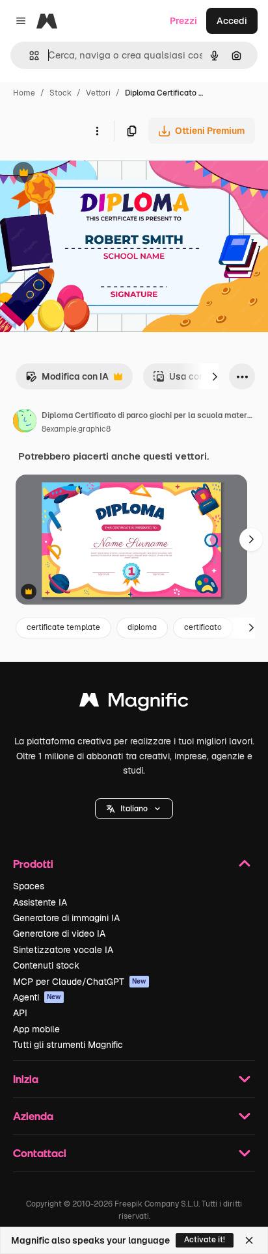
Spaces (28, 886)
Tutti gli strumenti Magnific (68, 1045)
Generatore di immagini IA (66, 918)
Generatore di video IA (59, 933)
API (20, 1013)
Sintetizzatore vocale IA (63, 950)
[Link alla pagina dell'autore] (24, 422)
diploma (142, 627)
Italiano (134, 808)
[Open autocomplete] (29, 55)
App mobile (36, 1029)
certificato (203, 627)
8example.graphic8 (76, 429)
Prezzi (183, 21)
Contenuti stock (46, 965)
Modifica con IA (67, 380)
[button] (134, 808)
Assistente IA (40, 902)
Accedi (232, 21)
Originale (86, 174)
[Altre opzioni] (97, 131)
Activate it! (204, 1239)
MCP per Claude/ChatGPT (79, 981)
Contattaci (39, 1153)
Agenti (37, 997)
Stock (60, 93)
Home (24, 93)
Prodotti (33, 863)
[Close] (249, 1240)
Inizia (25, 1079)
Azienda (33, 1116)
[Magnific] (134, 703)
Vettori (98, 93)
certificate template (63, 627)
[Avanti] (214, 376)
